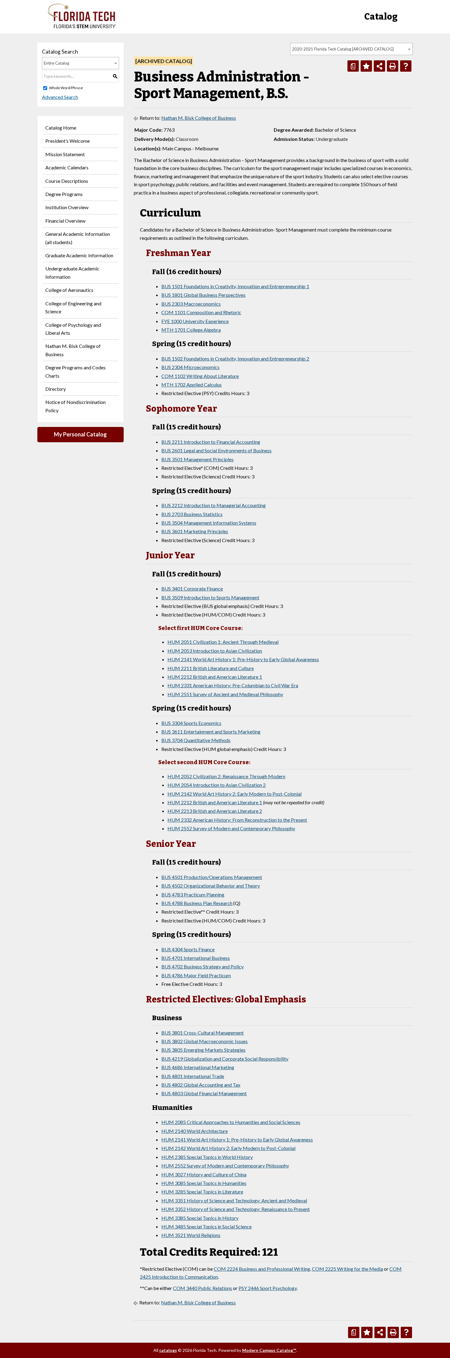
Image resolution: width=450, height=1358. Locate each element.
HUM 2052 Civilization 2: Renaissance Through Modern (226, 776)
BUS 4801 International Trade (192, 1076)
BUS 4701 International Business (195, 958)
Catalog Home (60, 127)
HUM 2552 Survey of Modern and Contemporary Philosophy (231, 828)
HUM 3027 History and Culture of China (203, 1174)
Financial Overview (65, 221)
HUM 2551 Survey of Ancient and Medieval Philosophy (225, 694)
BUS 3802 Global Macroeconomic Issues (204, 1041)
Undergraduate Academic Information (72, 272)
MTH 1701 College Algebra (191, 330)
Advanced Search (60, 97)
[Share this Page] (379, 66)
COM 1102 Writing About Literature (200, 376)
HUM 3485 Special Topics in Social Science (206, 1226)
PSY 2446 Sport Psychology (267, 1288)
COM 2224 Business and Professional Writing (262, 1269)
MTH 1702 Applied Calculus (191, 384)
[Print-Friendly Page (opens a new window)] (392, 66)
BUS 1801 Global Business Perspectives (203, 295)
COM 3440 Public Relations (202, 1288)
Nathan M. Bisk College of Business (73, 350)
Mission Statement (65, 154)
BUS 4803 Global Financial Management (204, 1093)
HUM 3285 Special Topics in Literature (202, 1191)
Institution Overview (66, 207)
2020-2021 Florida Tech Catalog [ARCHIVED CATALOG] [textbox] (343, 49)
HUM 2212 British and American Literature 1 (214, 677)
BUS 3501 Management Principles (197, 459)
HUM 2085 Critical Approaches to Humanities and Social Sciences (230, 1122)
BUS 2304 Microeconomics (190, 367)
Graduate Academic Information (79, 255)
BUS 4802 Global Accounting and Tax (200, 1085)
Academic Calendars (66, 167)
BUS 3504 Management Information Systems (208, 523)
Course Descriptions (66, 181)
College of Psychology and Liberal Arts (73, 329)
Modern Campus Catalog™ (269, 1350)
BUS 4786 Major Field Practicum (196, 975)
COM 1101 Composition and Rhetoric (201, 312)
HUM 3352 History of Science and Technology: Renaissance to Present (235, 1209)
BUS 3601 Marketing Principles (194, 531)
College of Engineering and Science (73, 307)
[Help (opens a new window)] (405, 66)
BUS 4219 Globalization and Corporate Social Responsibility (224, 1059)
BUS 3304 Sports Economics (191, 723)
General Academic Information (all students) (77, 238)
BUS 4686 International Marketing (197, 1067)
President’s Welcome (67, 141)
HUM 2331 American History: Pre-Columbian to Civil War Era (232, 685)
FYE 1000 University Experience (195, 321)
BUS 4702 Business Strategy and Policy (202, 966)
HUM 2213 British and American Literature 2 (214, 811)
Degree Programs (64, 194)
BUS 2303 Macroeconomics (191, 304)
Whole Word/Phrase (66, 87)
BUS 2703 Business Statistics (192, 514)
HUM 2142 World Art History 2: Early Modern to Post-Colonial (234, 794)
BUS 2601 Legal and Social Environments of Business (216, 450)
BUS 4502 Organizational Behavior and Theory (210, 885)
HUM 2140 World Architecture (194, 1131)
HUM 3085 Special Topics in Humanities (203, 1183)
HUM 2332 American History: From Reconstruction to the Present (237, 820)
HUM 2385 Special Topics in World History (207, 1157)
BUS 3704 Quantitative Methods (196, 740)
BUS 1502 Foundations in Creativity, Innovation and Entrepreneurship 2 (235, 358)
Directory (55, 389)
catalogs (168, 1350)
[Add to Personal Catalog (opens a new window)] (366, 66)
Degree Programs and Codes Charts (75, 371)
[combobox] (351, 49)
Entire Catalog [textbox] (56, 63)
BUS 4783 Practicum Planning (192, 894)
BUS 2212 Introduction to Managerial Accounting (213, 505)
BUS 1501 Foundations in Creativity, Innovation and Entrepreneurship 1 (235, 286)
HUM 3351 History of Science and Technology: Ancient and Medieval (234, 1200)
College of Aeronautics (69, 290)
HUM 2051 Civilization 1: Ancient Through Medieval (223, 642)
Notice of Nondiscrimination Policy (75, 406)
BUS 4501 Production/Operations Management (211, 877)
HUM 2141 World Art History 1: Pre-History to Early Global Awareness (243, 659)
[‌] (82, 26)
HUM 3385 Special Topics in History (199, 1218)
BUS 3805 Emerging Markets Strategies (203, 1050)
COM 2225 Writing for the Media (347, 1269)
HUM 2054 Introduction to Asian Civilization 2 (216, 785)
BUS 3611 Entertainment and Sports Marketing (211, 731)
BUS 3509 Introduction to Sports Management (210, 597)
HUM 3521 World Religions (190, 1235)
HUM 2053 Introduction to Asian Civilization (214, 651)
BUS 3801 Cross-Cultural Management (202, 1032)
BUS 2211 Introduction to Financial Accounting (210, 442)
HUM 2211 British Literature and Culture (210, 668)
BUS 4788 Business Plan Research (196, 903)
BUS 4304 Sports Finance (188, 949)
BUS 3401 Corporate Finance (192, 588)
